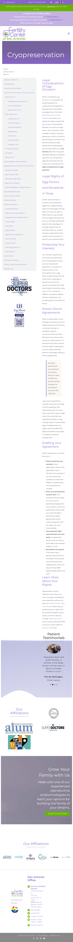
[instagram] (40, 938)
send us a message (49, 628)
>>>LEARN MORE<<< (51, 17)
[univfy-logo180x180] (19, 853)
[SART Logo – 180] (42, 853)
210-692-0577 (10, 2)
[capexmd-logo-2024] (66, 853)
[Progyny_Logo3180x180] (30, 853)
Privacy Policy (31, 935)
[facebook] (34, 938)
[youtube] (44, 938)
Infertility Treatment (11, 80)
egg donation (47, 291)
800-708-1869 (35, 910)
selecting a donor (55, 619)
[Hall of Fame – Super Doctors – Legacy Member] (19, 276)
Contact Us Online (37, 916)
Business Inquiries (37, 925)
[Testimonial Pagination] (50, 684)
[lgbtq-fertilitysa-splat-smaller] (14, 907)
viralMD (58, 935)
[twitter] (37, 938)
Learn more (51, 6)
